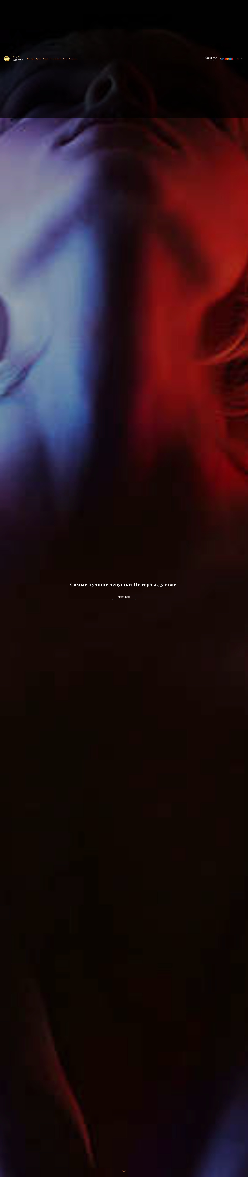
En (242, 59)
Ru (238, 59)
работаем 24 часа (211, 60)
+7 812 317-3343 (210, 58)
